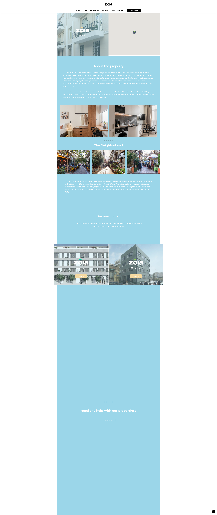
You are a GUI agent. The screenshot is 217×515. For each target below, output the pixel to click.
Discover (81, 276)
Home (78, 10)
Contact (120, 10)
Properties (94, 10)
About (85, 10)
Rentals (105, 10)
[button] (134, 32)
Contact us (108, 420)
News (113, 10)
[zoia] (108, 4)
